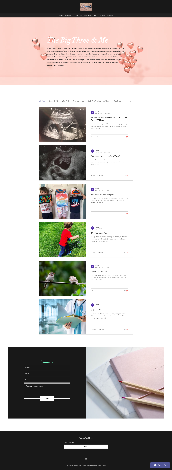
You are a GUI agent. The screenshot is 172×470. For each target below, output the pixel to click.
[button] (130, 101)
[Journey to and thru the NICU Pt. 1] (62, 162)
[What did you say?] (62, 278)
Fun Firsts (117, 101)
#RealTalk (65, 101)
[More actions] (127, 112)
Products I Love (78, 101)
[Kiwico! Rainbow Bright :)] (62, 201)
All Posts (42, 101)
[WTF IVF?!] (62, 316)
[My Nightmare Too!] (62, 239)
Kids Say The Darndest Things (99, 101)
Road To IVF (53, 101)
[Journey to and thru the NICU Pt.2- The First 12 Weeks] (62, 124)
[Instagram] (86, 459)
